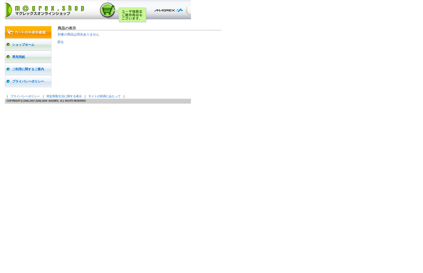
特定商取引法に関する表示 (64, 96)
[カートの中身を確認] (28, 32)
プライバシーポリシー (25, 96)
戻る (60, 42)
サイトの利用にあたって (104, 96)
